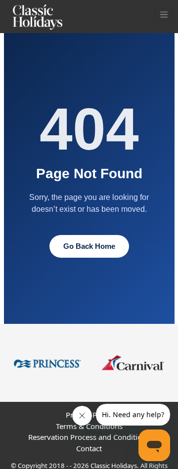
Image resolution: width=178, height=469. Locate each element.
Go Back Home (89, 246)
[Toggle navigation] (164, 14)
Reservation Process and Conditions (89, 437)
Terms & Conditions (89, 426)
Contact (89, 448)
